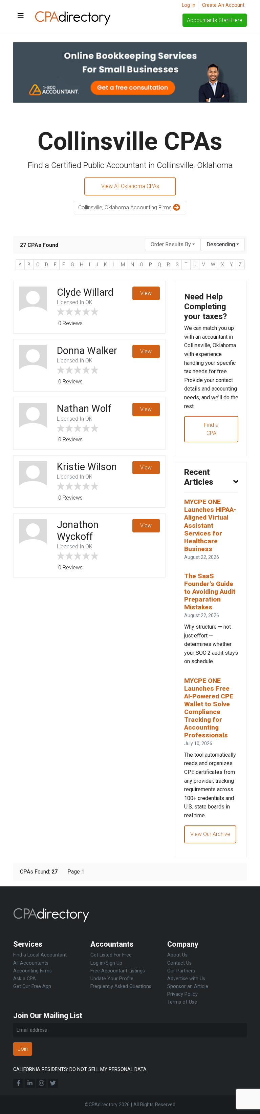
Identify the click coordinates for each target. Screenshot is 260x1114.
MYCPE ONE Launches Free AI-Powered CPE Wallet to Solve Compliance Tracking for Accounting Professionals (208, 708)
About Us (177, 955)
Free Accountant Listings (117, 971)
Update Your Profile (111, 979)
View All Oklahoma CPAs (130, 186)
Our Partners (181, 971)
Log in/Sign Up (106, 963)
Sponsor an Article (187, 986)
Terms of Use (182, 1002)
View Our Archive (210, 834)
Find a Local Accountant (40, 955)
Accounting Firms (32, 971)
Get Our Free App (32, 986)
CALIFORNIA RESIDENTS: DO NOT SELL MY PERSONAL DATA (80, 1069)
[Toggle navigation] (20, 16)
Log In (188, 5)
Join (23, 1049)
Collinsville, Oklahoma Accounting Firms (125, 207)
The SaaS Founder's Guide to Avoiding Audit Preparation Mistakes (209, 591)
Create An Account (223, 5)
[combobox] (173, 244)
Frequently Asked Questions (120, 986)
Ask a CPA (24, 979)
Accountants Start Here (214, 20)
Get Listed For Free (111, 955)
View (146, 293)
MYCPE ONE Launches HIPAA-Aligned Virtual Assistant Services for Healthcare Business (210, 525)
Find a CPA (211, 429)
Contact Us (179, 963)
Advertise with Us (186, 979)
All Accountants (30, 963)
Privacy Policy (182, 994)
